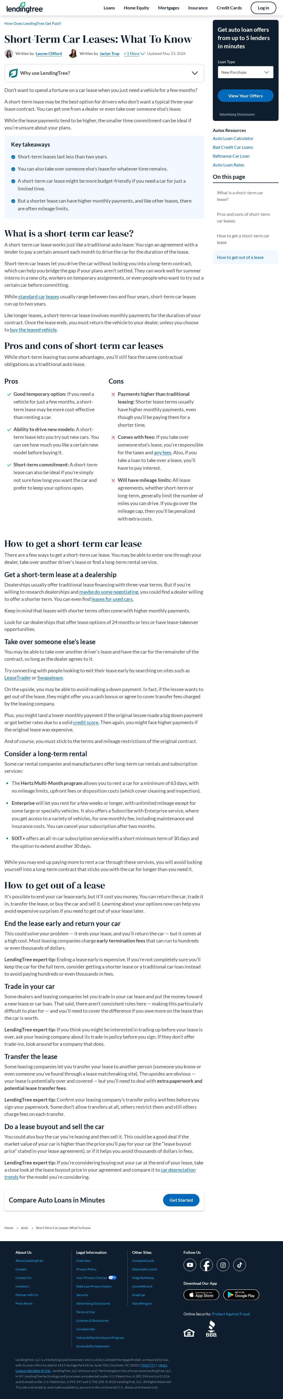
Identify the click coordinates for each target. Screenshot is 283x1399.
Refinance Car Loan (231, 155)
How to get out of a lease (240, 257)
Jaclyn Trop (109, 53)
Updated (166, 53)
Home (8, 1228)
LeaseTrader (17, 678)
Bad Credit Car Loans (233, 147)
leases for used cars (112, 599)
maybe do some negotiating (108, 592)
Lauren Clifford (49, 53)
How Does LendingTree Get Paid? (32, 23)
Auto (24, 1228)
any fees (162, 452)
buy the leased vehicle (33, 329)
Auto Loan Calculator (233, 138)
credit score (85, 722)
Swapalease (50, 678)
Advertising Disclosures (237, 114)
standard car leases (38, 296)
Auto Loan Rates (228, 164)
